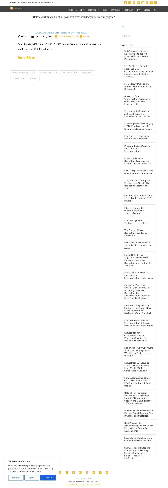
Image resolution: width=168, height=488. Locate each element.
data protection (68, 36)
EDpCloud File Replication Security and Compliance (137, 137)
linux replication (69, 73)
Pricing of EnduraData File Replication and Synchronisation (137, 148)
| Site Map (98, 484)
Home (69, 484)
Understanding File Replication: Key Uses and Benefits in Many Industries (137, 161)
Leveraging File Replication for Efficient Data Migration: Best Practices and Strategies (139, 413)
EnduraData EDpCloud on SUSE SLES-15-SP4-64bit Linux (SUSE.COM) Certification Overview (136, 367)
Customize (16, 478)
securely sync (18, 78)
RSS (124, 26)
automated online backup (23, 73)
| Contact (84, 484)
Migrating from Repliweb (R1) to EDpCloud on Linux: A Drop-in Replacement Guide (138, 126)
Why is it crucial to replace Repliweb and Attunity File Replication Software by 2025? (137, 184)
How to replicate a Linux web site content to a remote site (138, 172)
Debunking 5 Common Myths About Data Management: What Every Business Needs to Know (138, 352)
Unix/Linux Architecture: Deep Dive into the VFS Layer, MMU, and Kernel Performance (136, 55)
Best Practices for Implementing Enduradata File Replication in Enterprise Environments (138, 427)
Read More (26, 57)
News (85, 36)
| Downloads (75, 484)
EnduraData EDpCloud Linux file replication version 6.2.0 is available (138, 198)
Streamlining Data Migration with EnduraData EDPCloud (138, 439)
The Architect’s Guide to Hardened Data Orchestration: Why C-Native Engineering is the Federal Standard (138, 71)
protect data (87, 73)
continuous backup (48, 73)
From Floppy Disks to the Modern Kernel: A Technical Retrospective (137, 86)
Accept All (48, 478)
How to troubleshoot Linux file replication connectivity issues (137, 245)
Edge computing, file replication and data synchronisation (134, 210)
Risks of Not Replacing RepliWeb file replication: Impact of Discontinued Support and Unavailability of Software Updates (138, 398)
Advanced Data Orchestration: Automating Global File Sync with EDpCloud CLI (137, 100)
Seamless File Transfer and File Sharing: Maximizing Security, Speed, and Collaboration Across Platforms (137, 453)
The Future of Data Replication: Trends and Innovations (135, 233)
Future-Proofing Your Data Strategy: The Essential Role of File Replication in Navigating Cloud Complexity (138, 309)
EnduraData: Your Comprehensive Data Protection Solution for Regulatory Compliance (135, 337)
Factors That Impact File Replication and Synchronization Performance (138, 275)
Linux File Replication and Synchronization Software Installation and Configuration (138, 323)
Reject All (32, 478)
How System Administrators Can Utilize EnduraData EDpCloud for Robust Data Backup (138, 382)
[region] (32, 470)
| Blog (91, 484)
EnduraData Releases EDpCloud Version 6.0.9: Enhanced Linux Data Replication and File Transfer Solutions (138, 260)
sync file (34, 78)
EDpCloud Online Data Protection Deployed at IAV (61, 32)
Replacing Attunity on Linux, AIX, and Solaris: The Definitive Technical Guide (137, 114)
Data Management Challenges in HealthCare (136, 221)
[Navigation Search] (155, 9)
